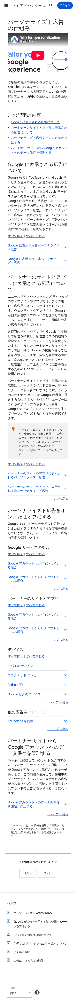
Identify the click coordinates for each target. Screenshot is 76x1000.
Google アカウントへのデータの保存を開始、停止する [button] (34, 804)
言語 (13, 987)
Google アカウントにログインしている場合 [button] (34, 565)
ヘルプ (11, 903)
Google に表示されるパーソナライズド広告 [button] (34, 247)
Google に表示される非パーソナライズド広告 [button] (34, 261)
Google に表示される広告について (35, 122)
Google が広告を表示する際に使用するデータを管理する (41, 924)
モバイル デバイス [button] (21, 666)
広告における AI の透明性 (29, 960)
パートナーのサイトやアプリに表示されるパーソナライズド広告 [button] (34, 475)
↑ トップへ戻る (57, 499)
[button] (6, 5)
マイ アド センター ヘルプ (29, 6)
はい (28, 873)
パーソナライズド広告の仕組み (33, 913)
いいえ (46, 873)
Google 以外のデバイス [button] (24, 694)
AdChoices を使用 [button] (20, 721)
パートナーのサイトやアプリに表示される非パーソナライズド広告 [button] (34, 489)
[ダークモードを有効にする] (37, 992)
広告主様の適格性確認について (33, 935)
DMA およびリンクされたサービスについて (40, 943)
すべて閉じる (35, 236)
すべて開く (15, 236)
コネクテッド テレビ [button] (22, 675)
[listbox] (19, 993)
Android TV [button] (15, 685)
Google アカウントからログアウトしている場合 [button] (34, 579)
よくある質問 (22, 952)
